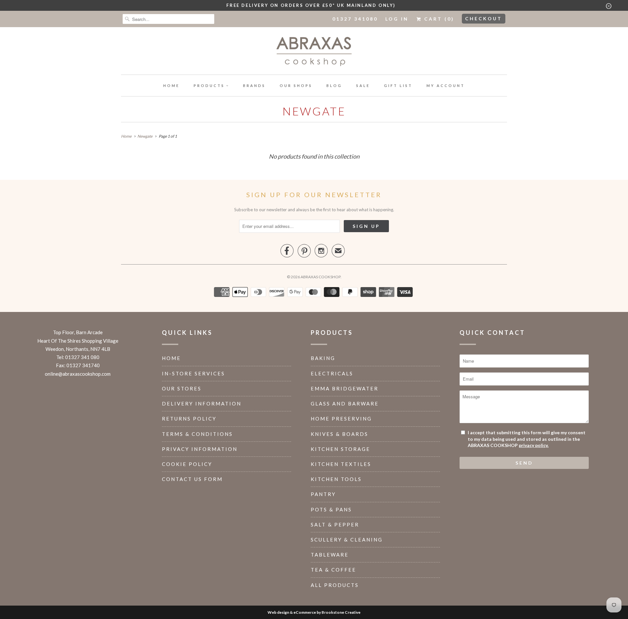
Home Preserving (341, 418)
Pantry (323, 494)
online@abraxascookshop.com (78, 374)
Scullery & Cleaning (347, 539)
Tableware (330, 555)
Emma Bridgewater (344, 388)
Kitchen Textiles (341, 464)
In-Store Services (193, 373)
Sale (363, 85)
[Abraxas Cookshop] (314, 52)
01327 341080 (355, 19)
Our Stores (181, 388)
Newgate (314, 111)
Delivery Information (201, 403)
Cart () (438, 19)
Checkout (483, 18)
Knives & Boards (339, 434)
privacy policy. (534, 445)
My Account (446, 85)
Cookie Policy (187, 464)
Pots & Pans (331, 509)
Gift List (398, 85)
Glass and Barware (345, 403)
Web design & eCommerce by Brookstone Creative (314, 612)
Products (209, 85)
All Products (335, 585)
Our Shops (296, 85)
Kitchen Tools (336, 479)
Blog (334, 85)
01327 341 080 (82, 357)
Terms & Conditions (197, 434)
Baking (323, 358)
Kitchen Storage (340, 449)
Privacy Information (199, 449)
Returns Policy (189, 418)
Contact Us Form (192, 479)
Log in (397, 19)
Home (171, 85)
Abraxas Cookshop (320, 276)
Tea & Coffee (333, 570)
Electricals (332, 373)
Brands (254, 85)
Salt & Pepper (335, 524)
